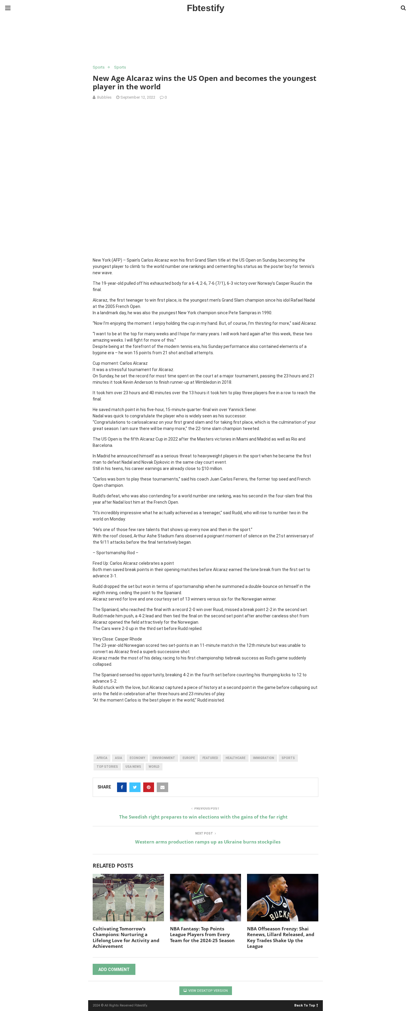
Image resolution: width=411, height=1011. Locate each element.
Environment (164, 758)
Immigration (263, 758)
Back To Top (304, 1005)
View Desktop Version (207, 991)
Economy (137, 758)
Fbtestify (205, 8)
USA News (133, 766)
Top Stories (107, 766)
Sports (99, 67)
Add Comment (114, 969)
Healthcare (236, 758)
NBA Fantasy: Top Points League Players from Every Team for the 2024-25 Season (202, 934)
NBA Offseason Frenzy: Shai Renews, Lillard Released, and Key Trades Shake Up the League (280, 937)
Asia (118, 758)
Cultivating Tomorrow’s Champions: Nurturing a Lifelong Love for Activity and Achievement (126, 937)
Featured (210, 758)
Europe (189, 758)
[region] (205, 40)
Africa (102, 758)
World (154, 766)
